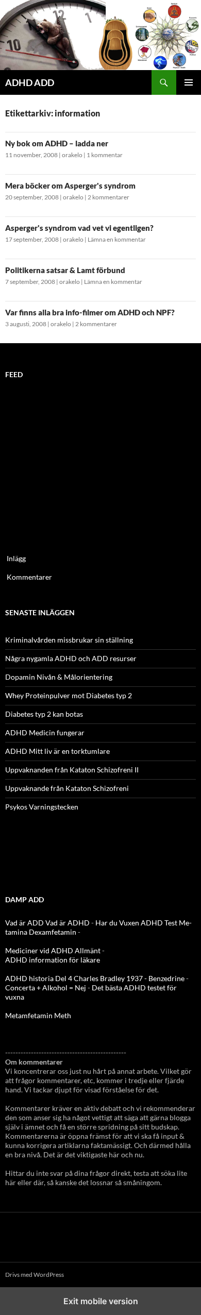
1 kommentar (105, 155)
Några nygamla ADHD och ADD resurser (71, 658)
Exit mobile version (100, 1301)
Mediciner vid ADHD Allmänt (52, 950)
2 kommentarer (108, 197)
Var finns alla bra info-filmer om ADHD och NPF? (90, 312)
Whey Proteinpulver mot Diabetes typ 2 (68, 695)
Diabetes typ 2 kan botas (44, 714)
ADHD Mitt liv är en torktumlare (57, 751)
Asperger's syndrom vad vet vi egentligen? (79, 227)
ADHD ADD (29, 82)
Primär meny (188, 82)
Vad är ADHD (67, 922)
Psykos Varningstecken (41, 806)
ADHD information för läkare (52, 959)
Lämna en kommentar (117, 239)
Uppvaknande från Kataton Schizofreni (67, 788)
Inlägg (16, 558)
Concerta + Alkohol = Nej (45, 987)
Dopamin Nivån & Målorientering (58, 676)
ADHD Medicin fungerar (45, 732)
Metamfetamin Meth (38, 1015)
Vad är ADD (24, 922)
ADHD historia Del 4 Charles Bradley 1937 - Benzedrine (95, 978)
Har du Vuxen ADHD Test (136, 922)
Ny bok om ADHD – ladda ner (56, 143)
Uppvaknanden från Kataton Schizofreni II (72, 769)
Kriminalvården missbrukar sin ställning (69, 639)
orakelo (72, 155)
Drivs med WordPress (34, 1274)
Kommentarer (29, 576)
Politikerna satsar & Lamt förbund (65, 270)
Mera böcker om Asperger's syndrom (70, 185)
